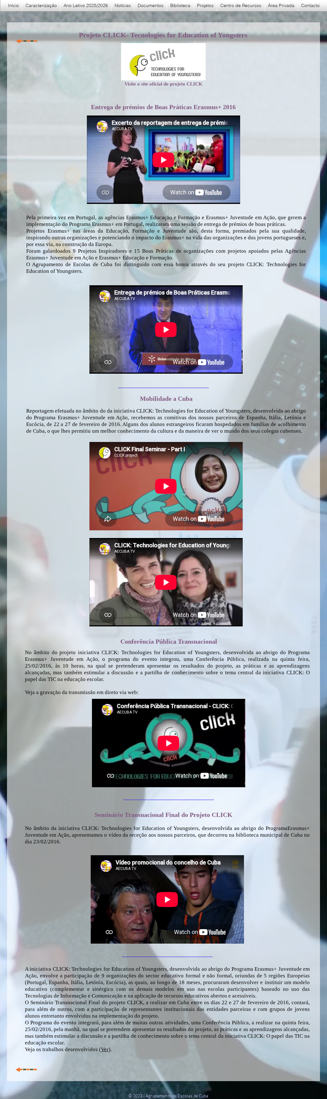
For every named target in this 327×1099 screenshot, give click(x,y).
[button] (150, 5)
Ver (105, 1049)
